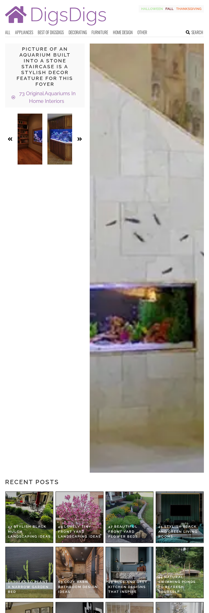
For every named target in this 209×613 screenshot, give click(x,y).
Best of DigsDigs (51, 32)
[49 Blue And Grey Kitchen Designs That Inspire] (129, 572)
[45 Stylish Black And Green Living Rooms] (179, 517)
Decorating (78, 32)
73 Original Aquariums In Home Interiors (47, 97)
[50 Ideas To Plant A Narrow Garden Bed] (29, 572)
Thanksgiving (188, 9)
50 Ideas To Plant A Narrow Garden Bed (28, 587)
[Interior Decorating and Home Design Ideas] (55, 26)
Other (142, 32)
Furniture (100, 32)
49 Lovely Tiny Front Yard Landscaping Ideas (79, 531)
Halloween (152, 9)
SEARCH (197, 32)
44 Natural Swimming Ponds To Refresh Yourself (177, 584)
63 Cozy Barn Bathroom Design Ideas (78, 587)
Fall (169, 9)
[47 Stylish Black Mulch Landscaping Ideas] (29, 517)
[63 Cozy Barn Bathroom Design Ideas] (79, 572)
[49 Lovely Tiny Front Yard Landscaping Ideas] (79, 517)
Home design (123, 32)
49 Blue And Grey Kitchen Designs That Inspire (128, 587)
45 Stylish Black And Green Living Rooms (178, 531)
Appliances (24, 32)
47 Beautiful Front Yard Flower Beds (123, 531)
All (7, 32)
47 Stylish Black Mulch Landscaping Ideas (29, 531)
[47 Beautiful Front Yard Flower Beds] (129, 517)
